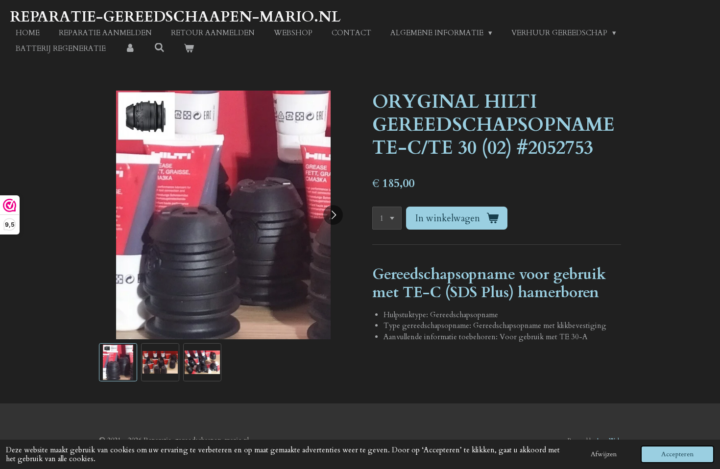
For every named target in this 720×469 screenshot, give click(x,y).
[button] (118, 362)
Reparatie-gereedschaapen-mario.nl (175, 17)
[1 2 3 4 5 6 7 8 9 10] (387, 218)
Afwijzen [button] (604, 454)
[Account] (130, 49)
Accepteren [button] (677, 454)
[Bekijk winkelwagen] (189, 49)
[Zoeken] (159, 48)
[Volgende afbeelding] (333, 215)
